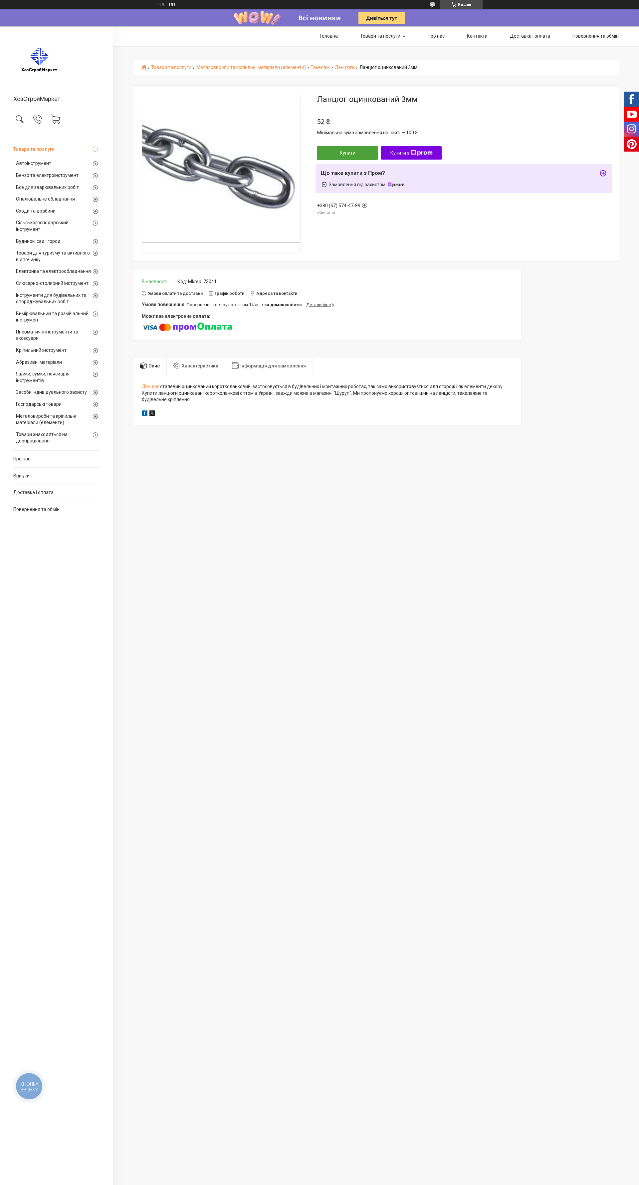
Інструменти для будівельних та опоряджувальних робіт (51, 298)
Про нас (21, 458)
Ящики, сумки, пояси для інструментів (43, 377)
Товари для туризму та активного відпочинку (53, 256)
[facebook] (144, 414)
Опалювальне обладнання (45, 199)
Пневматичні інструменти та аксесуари (47, 335)
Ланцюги (345, 67)
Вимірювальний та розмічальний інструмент (52, 317)
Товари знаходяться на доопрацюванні (42, 438)
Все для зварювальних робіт (47, 187)
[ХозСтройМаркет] (56, 61)
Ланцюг (150, 386)
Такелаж (320, 67)
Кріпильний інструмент (41, 350)
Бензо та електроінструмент (47, 175)
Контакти (477, 36)
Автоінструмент (33, 163)
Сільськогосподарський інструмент (42, 226)
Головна (329, 36)
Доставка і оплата (33, 492)
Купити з (399, 153)
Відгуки (21, 475)
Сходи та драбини (36, 211)
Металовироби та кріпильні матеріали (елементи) (46, 419)
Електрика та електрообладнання (53, 271)
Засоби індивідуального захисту (51, 392)
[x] (152, 414)
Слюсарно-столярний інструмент (52, 283)
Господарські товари (39, 404)
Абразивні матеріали (39, 362)
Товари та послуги (34, 149)
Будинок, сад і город (38, 241)
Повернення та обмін (36, 509)
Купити (347, 153)
